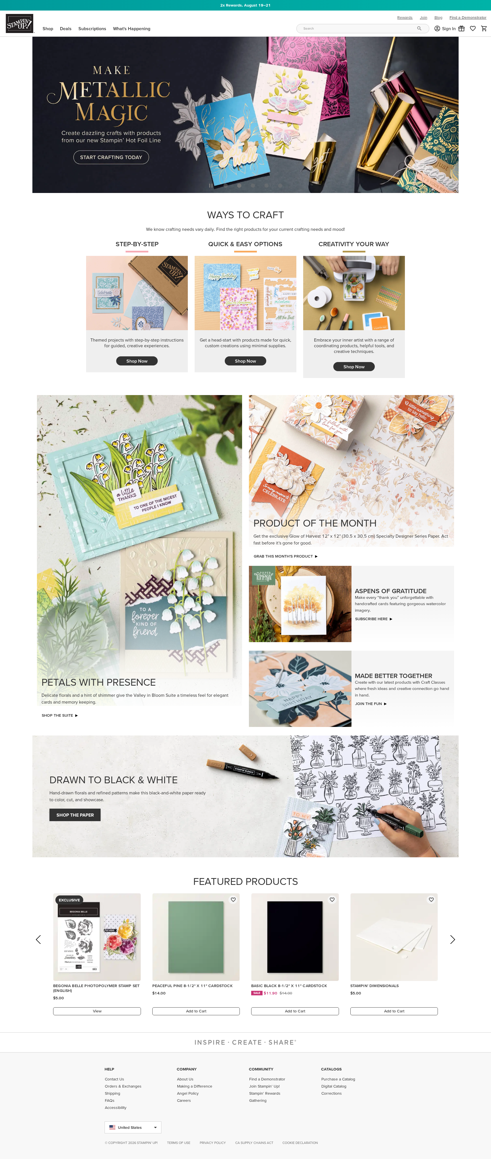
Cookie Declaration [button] (300, 1142)
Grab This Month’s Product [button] (283, 554)
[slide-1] (239, 184)
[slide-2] (253, 184)
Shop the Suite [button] (57, 714)
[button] (461, 28)
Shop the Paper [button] (75, 813)
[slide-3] (266, 184)
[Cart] (484, 28)
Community (261, 1069)
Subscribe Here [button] (371, 617)
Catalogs (331, 1069)
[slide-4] (280, 184)
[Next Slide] (452, 946)
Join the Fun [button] (368, 702)
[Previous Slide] (39, 946)
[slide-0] (225, 184)
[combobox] (362, 28)
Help (109, 1069)
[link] (472, 28)
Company (187, 1069)
